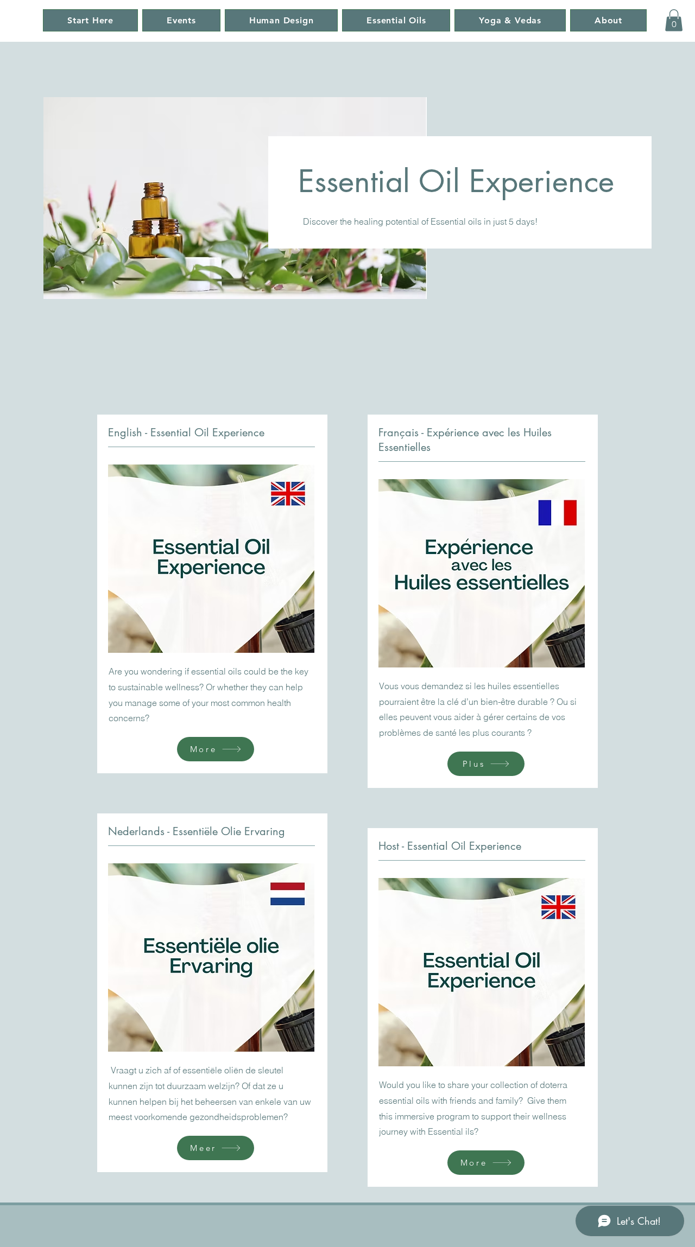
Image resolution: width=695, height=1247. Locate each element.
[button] (674, 20)
